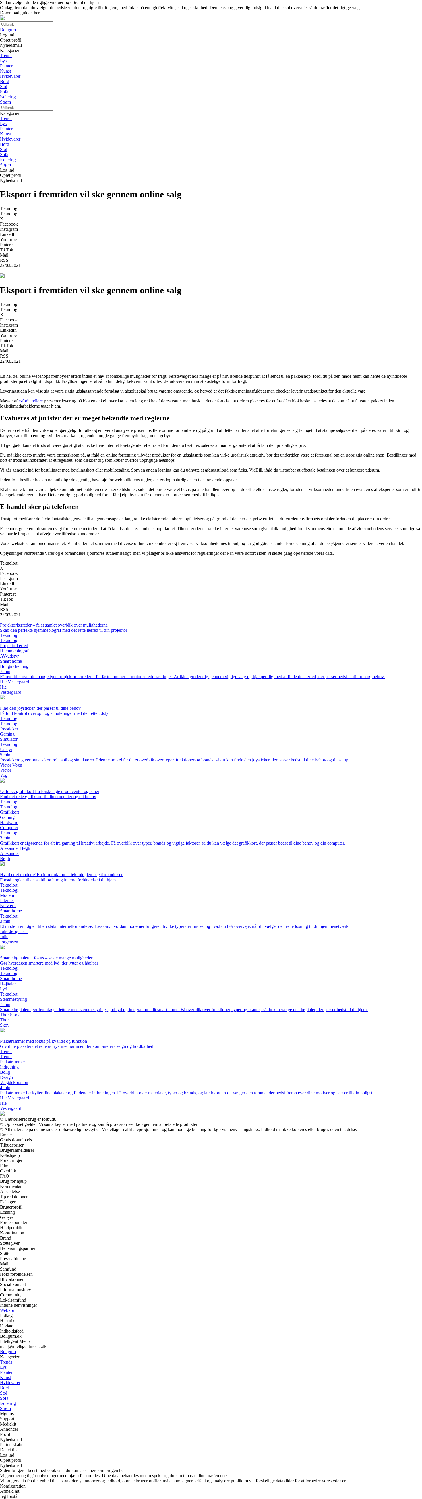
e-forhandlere (31, 400)
